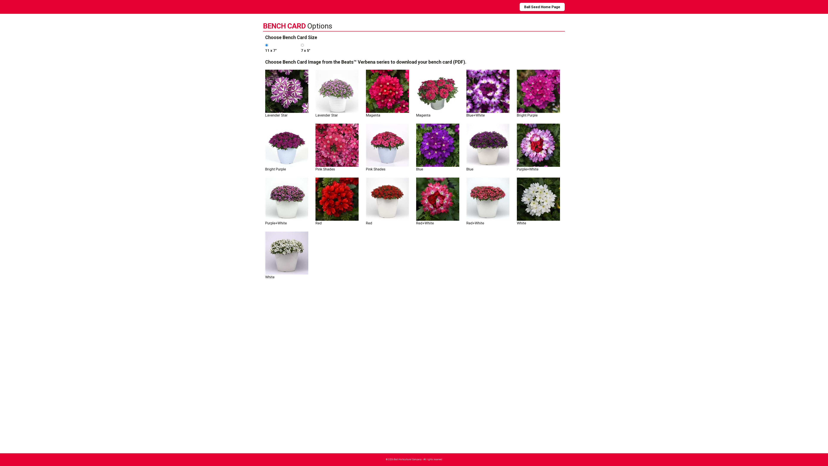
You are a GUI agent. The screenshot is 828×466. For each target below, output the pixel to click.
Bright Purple (527, 115)
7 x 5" (305, 50)
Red (318, 223)
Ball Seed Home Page (542, 7)
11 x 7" (271, 50)
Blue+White (475, 115)
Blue (419, 169)
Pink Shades (325, 169)
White (521, 223)
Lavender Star (276, 115)
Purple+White (527, 169)
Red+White (425, 223)
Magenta (373, 115)
